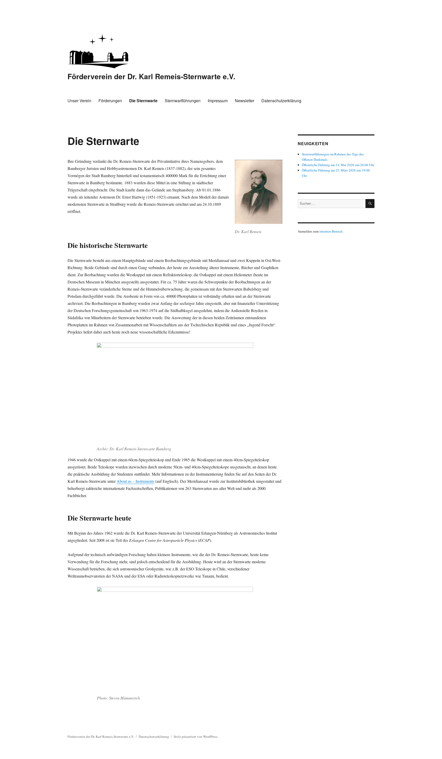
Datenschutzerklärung (281, 100)
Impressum (218, 100)
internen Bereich (330, 231)
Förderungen (110, 100)
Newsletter (244, 100)
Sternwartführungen (183, 100)
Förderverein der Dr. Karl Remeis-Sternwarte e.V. (151, 76)
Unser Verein (79, 100)
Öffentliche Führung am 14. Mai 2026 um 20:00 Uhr (338, 165)
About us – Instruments (135, 481)
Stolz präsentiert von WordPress (195, 736)
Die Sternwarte (143, 100)
